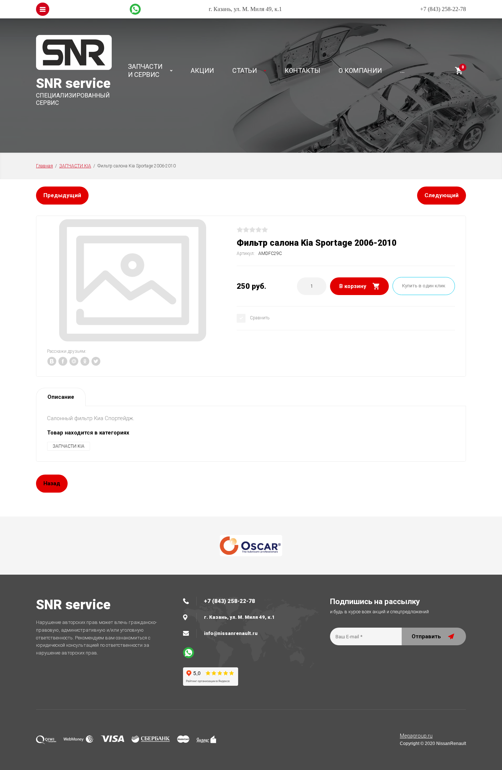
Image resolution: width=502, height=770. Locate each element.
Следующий (441, 195)
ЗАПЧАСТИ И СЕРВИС (145, 71)
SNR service (73, 83)
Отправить (426, 636)
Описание (60, 397)
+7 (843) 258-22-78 (443, 9)
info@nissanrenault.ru (231, 633)
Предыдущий (62, 195)
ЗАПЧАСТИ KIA (75, 165)
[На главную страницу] (78, 53)
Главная (44, 165)
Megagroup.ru (416, 736)
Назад (51, 483)
